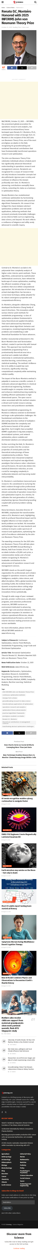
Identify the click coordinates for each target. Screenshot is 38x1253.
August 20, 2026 (7, 875)
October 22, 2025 (7, 27)
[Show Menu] (3, 2)
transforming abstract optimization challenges (18, 726)
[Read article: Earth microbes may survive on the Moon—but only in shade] (19, 855)
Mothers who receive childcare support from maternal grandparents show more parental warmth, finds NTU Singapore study (13, 1024)
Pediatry (23, 1165)
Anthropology (6, 1157)
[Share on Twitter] (22, 67)
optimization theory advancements (14, 710)
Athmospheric (6, 1162)
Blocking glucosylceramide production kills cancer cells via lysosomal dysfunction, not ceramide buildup (19, 1137)
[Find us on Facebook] (2, 1112)
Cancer (4, 1176)
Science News (11, 7)
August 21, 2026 (6, 804)
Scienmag (9, 1224)
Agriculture (5, 1154)
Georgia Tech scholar (10, 698)
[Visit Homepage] (19, 2)
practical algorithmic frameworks (14, 713)
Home (3, 7)
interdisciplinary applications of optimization (18, 704)
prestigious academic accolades (13, 716)
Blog (3, 1171)
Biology (4, 1165)
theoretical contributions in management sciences (16, 722)
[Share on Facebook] (12, 67)
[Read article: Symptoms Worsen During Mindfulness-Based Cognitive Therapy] (19, 927)
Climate (4, 1182)
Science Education (26, 1175)
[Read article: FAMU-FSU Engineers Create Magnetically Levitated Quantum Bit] (19, 819)
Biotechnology (7, 1168)
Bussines (5, 1174)
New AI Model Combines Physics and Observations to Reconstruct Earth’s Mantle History (17, 980)
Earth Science (6, 1185)
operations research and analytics (14, 707)
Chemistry (5, 1179)
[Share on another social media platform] (31, 67)
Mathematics (20, 7)
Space (22, 1181)
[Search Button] (35, 2)
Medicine (23, 1162)
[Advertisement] (19, 74)
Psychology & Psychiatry (25, 1172)
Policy (22, 1168)
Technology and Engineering (25, 1185)
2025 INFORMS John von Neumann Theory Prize (18, 692)
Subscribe (7, 1208)
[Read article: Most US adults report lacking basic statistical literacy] (19, 891)
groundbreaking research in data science (16, 701)
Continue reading (19, 1248)
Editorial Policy (25, 1154)
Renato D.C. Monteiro (10, 719)
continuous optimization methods (14, 695)
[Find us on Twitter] (6, 1112)
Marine (22, 1157)
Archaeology (6, 1159)
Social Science (25, 1178)
